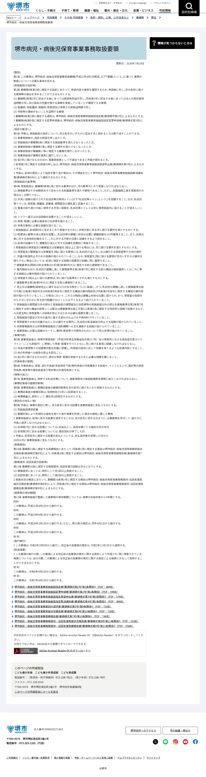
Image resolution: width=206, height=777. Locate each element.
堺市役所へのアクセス (143, 730)
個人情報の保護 (62, 757)
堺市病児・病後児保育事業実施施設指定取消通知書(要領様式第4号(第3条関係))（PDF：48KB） (69, 601)
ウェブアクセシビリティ (129, 757)
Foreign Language (138, 2)
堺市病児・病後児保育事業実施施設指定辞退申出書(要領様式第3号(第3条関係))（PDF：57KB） (69, 596)
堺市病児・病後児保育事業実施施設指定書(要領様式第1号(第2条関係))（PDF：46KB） (64, 587)
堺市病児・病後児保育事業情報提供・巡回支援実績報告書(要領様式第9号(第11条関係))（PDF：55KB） (74, 626)
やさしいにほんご (162, 2)
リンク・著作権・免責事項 (35, 757)
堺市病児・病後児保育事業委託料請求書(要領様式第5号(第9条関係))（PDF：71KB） (63, 606)
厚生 (153, 17)
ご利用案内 (12, 757)
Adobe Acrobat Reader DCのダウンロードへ (65, 650)
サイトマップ (153, 757)
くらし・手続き (45, 10)
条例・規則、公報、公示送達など (109, 17)
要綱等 (140, 17)
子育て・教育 (70, 10)
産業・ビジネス (143, 10)
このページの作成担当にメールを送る (36, 692)
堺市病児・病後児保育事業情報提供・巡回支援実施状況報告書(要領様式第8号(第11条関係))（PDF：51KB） (76, 621)
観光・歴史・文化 (116, 10)
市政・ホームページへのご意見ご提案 (94, 757)
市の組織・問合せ (180, 730)
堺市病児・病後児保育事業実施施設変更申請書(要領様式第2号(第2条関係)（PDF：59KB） (66, 592)
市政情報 (165, 10)
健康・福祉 (91, 10)
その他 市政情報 (73, 17)
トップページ (32, 17)
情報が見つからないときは (175, 43)
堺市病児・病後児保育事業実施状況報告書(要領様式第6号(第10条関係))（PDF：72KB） (65, 611)
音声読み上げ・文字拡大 (110, 2)
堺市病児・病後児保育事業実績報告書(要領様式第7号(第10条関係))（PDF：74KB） (62, 616)
